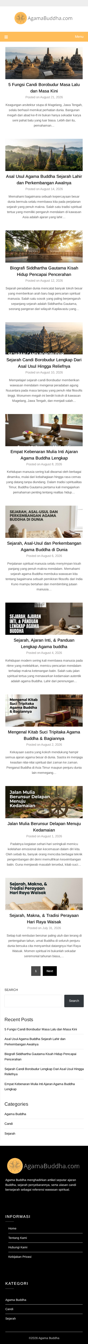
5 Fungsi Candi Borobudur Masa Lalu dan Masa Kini (40, 1029)
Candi (8, 1123)
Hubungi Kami (17, 1247)
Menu (79, 36)
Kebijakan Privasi (19, 1256)
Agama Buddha (15, 1114)
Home (12, 1228)
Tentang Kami (17, 1238)
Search (11, 990)
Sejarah (9, 1133)
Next (50, 971)
